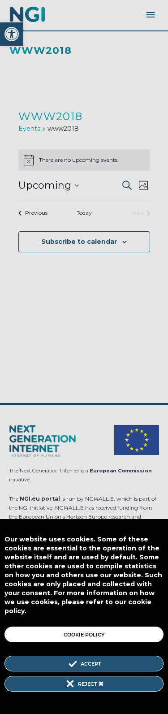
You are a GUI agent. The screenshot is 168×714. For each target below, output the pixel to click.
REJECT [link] (88, 684)
